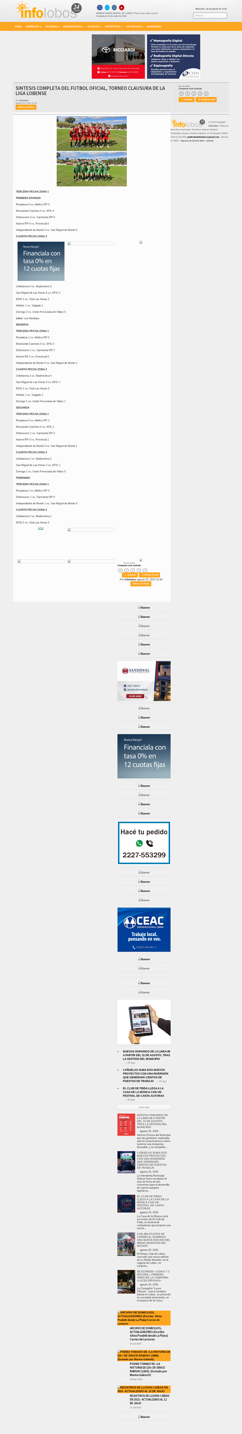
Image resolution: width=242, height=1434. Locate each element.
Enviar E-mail (206, 99)
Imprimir (187, 99)
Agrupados (154, 26)
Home (18, 26)
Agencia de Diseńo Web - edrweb (196, 141)
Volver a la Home (26, 107)
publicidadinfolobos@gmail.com (203, 137)
